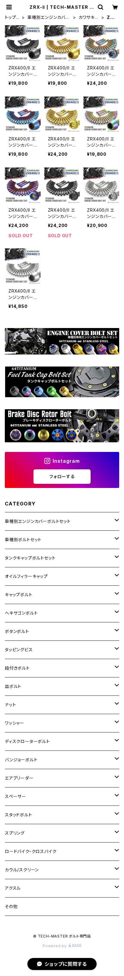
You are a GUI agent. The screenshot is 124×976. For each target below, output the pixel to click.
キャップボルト (19, 594)
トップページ (11, 17)
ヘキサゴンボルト (21, 612)
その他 (11, 906)
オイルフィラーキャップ (26, 576)
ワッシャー (14, 723)
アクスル (13, 888)
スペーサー (15, 796)
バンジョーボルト (21, 759)
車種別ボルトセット (23, 539)
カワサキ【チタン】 (87, 17)
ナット (10, 704)
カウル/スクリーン (22, 869)
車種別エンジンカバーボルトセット (48, 17)
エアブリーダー (19, 778)
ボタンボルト (17, 631)
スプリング (15, 833)
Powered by (55, 946)
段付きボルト (17, 668)
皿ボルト (13, 686)
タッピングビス (19, 649)
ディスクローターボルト (27, 741)
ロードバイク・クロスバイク (30, 851)
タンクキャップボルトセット (30, 557)
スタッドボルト (18, 814)
